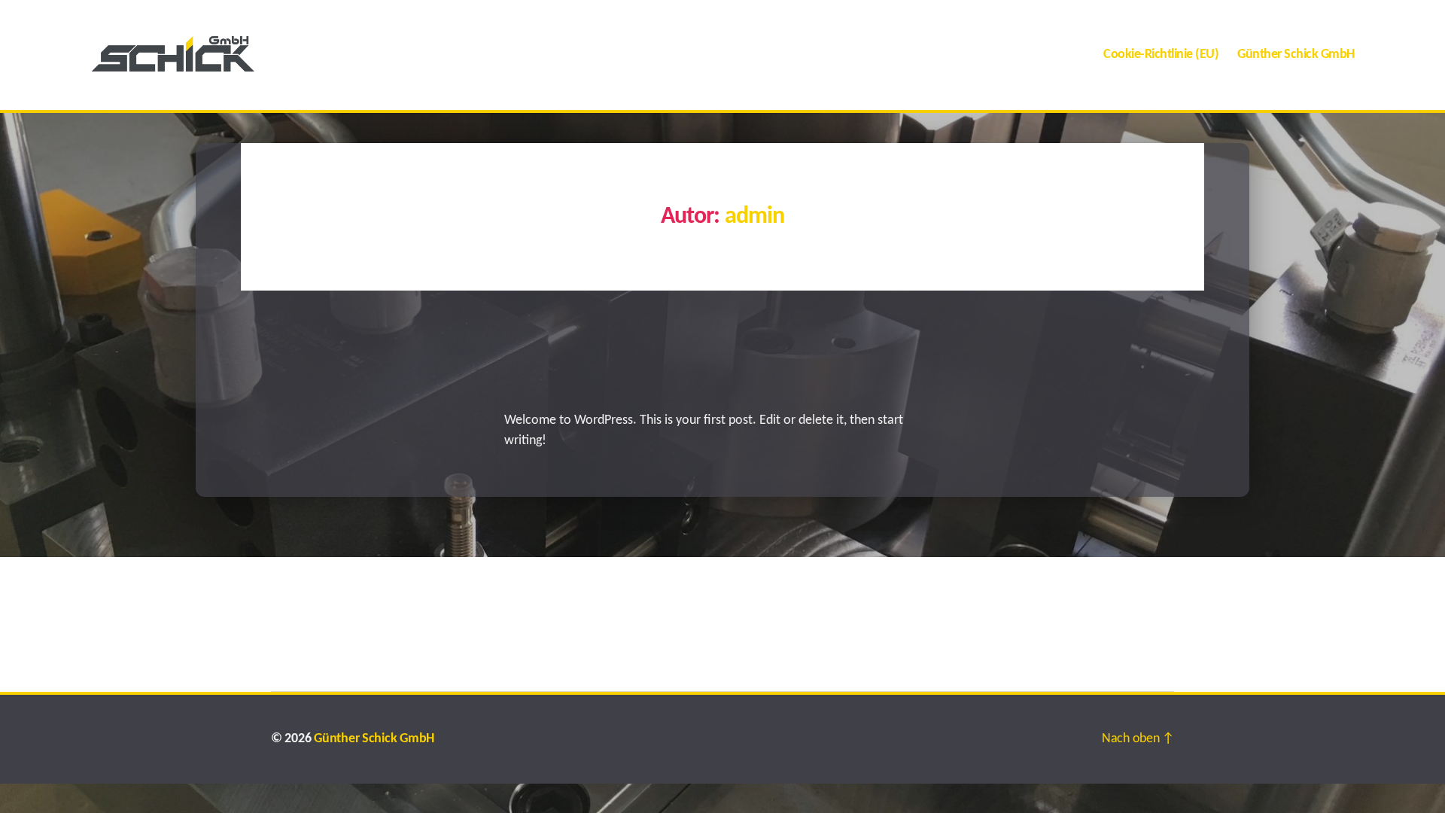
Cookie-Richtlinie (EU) (1160, 54)
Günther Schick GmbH (1296, 54)
